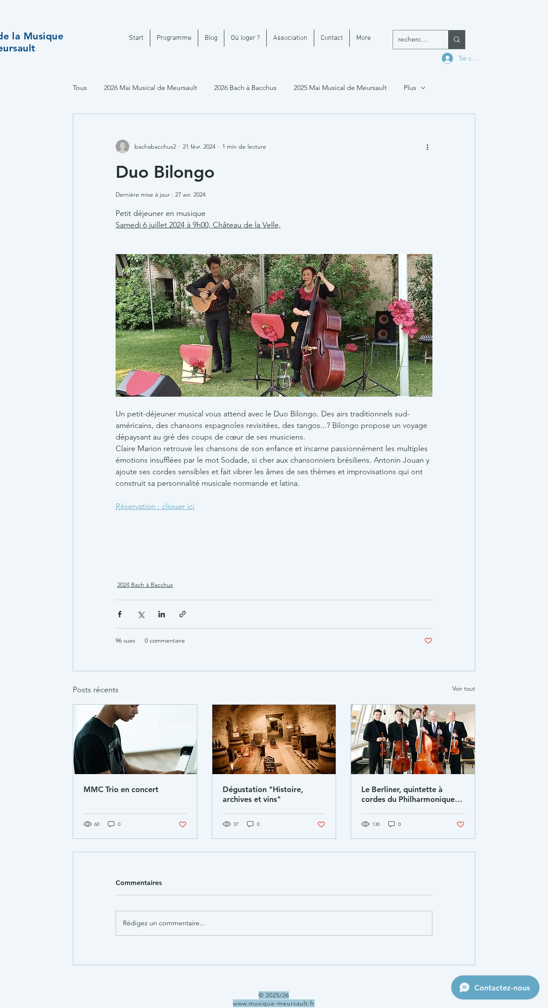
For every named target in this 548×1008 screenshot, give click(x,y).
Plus (410, 88)
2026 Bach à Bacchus (245, 88)
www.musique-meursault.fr (274, 1003)
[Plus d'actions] (427, 146)
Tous (80, 88)
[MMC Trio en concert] (135, 739)
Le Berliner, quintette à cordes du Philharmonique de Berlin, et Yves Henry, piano (408, 794)
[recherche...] (456, 39)
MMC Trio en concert (120, 789)
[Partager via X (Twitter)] (141, 614)
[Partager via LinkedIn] (162, 614)
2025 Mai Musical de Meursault (340, 88)
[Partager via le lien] (183, 614)
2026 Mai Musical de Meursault (150, 88)
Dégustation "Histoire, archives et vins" (263, 794)
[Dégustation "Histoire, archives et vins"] (274, 739)
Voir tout (464, 688)
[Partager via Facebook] (120, 614)
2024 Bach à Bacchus (145, 585)
